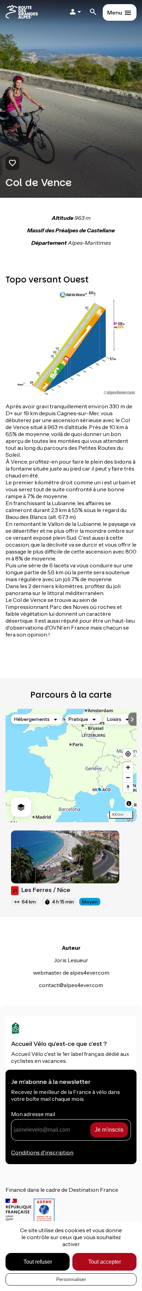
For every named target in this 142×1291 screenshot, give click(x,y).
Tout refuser (37, 1262)
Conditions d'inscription (42, 1152)
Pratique (78, 719)
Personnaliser (71, 1279)
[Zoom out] (128, 777)
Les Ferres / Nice (41, 890)
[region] (71, 765)
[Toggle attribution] (129, 803)
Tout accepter (104, 1262)
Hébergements (32, 719)
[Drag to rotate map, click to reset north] (128, 787)
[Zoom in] (128, 767)
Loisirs (114, 719)
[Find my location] (128, 754)
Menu (114, 12)
